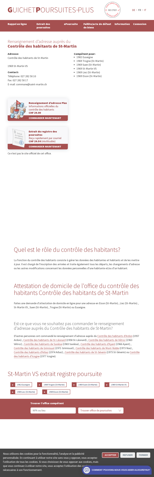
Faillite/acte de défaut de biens (97, 25)
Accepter (110, 455)
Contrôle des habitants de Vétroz (107, 340)
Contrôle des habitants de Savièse (43, 344)
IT (145, 10)
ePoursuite (71, 24)
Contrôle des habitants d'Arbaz (31, 352)
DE (133, 10)
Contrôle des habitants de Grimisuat (34, 348)
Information (122, 24)
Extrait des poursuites (43, 25)
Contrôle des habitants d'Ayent (98, 344)
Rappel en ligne (17, 24)
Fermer (143, 455)
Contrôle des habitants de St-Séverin (85, 352)
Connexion (139, 24)
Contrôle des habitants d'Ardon (114, 336)
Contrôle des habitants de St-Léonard (44, 340)
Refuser (128, 455)
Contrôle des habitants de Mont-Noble (97, 348)
